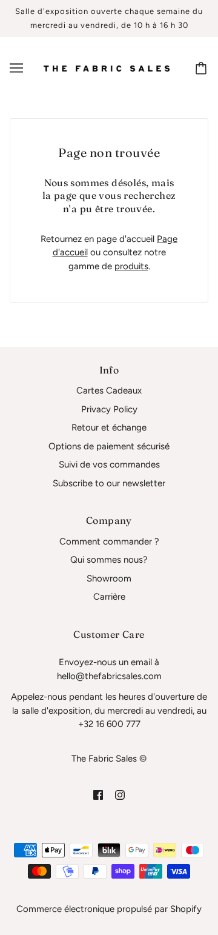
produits (131, 266)
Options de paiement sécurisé (109, 446)
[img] (98, 794)
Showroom (109, 578)
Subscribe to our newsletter (109, 483)
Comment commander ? (109, 541)
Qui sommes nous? (109, 559)
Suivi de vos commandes (109, 464)
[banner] (107, 67)
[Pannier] (203, 68)
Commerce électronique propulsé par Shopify (109, 908)
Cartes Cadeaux (109, 390)
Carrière (109, 596)
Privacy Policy (109, 409)
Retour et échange (109, 427)
